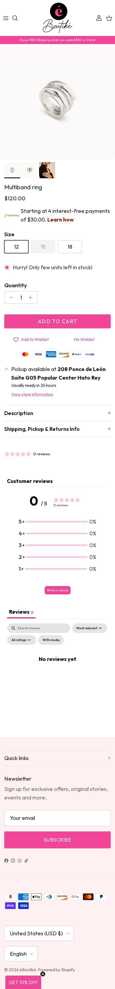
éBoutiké (28, 969)
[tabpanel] (57, 670)
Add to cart (57, 321)
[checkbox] (51, 640)
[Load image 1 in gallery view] (57, 101)
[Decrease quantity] (10, 297)
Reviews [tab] (21, 611)
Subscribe (57, 840)
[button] (57, 521)
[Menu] (6, 18)
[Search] (18, 18)
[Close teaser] (42, 974)
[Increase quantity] (32, 297)
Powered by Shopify (56, 969)
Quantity (15, 285)
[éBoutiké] (57, 18)
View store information (32, 394)
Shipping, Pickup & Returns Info (42, 429)
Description (18, 413)
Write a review (57, 590)
